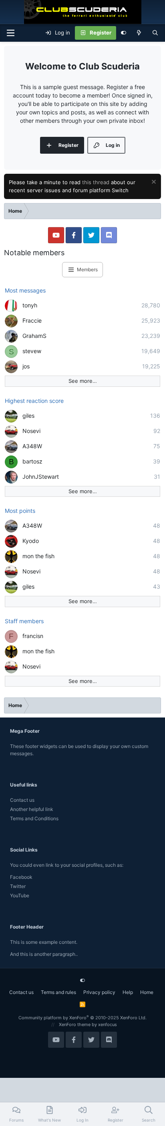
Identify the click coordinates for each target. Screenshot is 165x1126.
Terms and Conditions (34, 818)
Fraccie (32, 320)
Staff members (24, 621)
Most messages (25, 290)
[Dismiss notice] (152, 183)
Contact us (22, 800)
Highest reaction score (34, 400)
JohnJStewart (40, 476)
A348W (32, 446)
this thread (95, 182)
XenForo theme (75, 1024)
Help (128, 992)
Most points (20, 510)
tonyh (29, 305)
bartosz (32, 461)
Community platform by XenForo (82, 1017)
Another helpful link (31, 809)
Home (146, 992)
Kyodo (30, 540)
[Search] (155, 33)
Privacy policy (99, 992)
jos (26, 366)
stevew (31, 351)
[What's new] (139, 33)
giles (28, 415)
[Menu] (10, 33)
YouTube (19, 895)
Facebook (21, 877)
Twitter (18, 886)
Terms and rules (58, 992)
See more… (82, 381)
